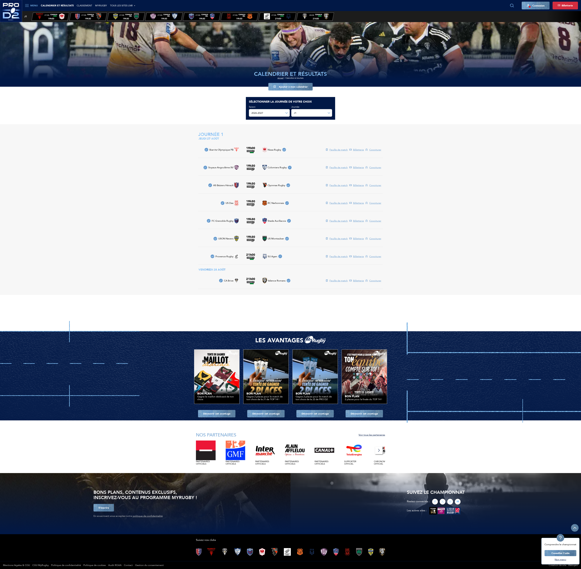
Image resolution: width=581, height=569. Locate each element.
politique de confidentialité (148, 516)
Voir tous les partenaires (372, 434)
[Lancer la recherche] (512, 5)
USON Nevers (225, 238)
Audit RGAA (114, 565)
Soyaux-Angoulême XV (220, 167)
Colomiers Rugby (277, 167)
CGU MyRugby (40, 565)
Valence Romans (277, 280)
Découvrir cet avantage (216, 414)
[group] (50, 17)
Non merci (560, 559)
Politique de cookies (94, 565)
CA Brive (228, 280)
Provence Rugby (224, 256)
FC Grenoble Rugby (222, 220)
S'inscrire (103, 508)
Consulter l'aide (560, 553)
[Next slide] (379, 450)
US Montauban (276, 238)
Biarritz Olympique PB (221, 149)
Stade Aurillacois (277, 220)
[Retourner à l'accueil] (11, 11)
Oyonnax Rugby (276, 185)
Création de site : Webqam (563, 565)
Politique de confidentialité (66, 565)
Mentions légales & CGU (16, 565)
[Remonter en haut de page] (575, 528)
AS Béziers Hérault (223, 185)
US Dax (229, 203)
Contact (128, 565)
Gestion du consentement (149, 565)
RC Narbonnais (276, 203)
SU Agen (272, 256)
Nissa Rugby (274, 149)
